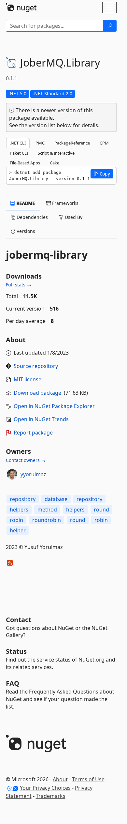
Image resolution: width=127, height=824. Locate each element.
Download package (37, 392)
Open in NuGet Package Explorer (54, 406)
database (56, 499)
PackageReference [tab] (72, 143)
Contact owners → (26, 460)
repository (22, 499)
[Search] (110, 26)
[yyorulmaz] (12, 474)
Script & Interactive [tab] (56, 153)
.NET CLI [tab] (18, 143)
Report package (33, 432)
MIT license (27, 379)
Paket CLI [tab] (19, 153)
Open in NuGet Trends (41, 419)
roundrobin (46, 520)
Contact (18, 619)
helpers (19, 509)
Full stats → (18, 285)
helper (18, 530)
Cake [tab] (54, 163)
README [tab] (25, 203)
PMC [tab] (40, 143)
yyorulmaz (33, 474)
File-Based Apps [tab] (25, 163)
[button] (102, 173)
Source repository (36, 366)
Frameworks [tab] (64, 203)
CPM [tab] (104, 143)
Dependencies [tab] (31, 217)
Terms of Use (88, 779)
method (47, 509)
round (101, 509)
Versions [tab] (25, 231)
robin (16, 520)
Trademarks (50, 796)
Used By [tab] (73, 217)
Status (16, 651)
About (60, 779)
